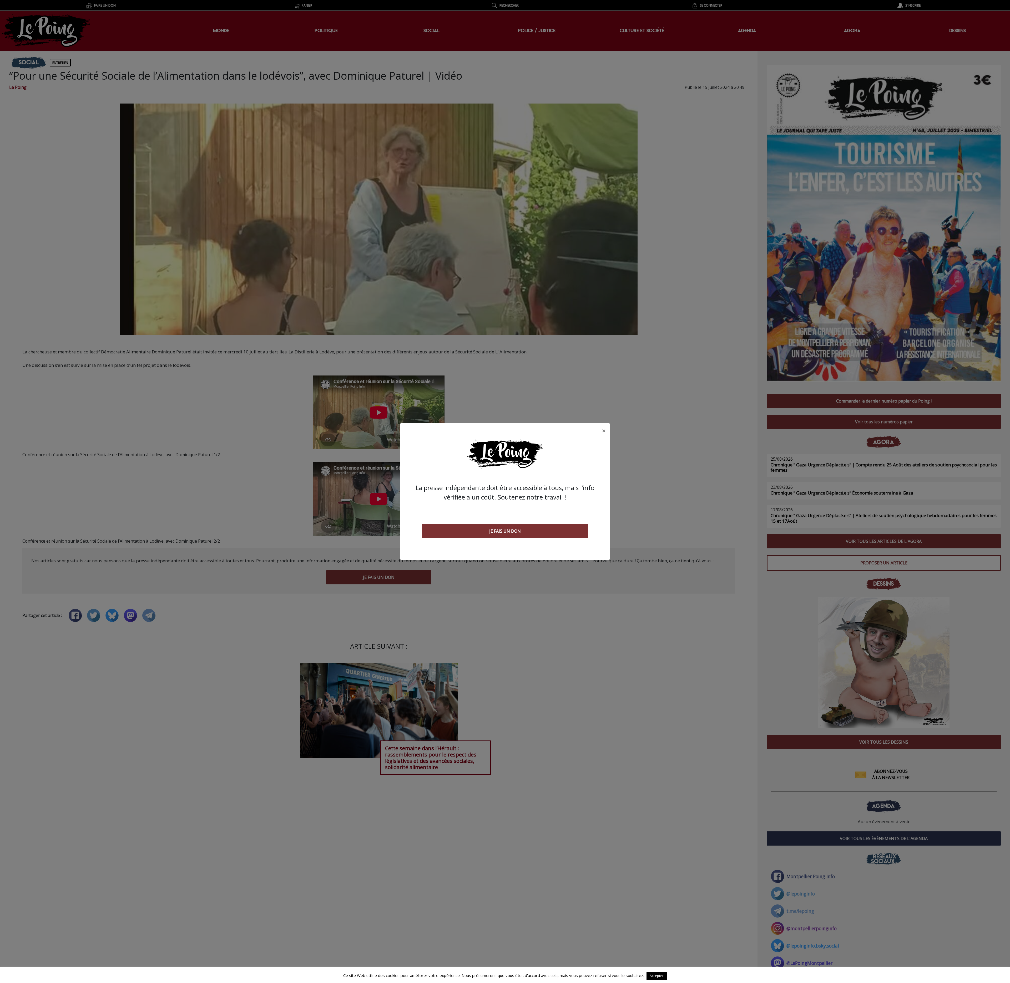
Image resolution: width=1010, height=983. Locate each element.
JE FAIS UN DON (505, 531)
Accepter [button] (657, 975)
